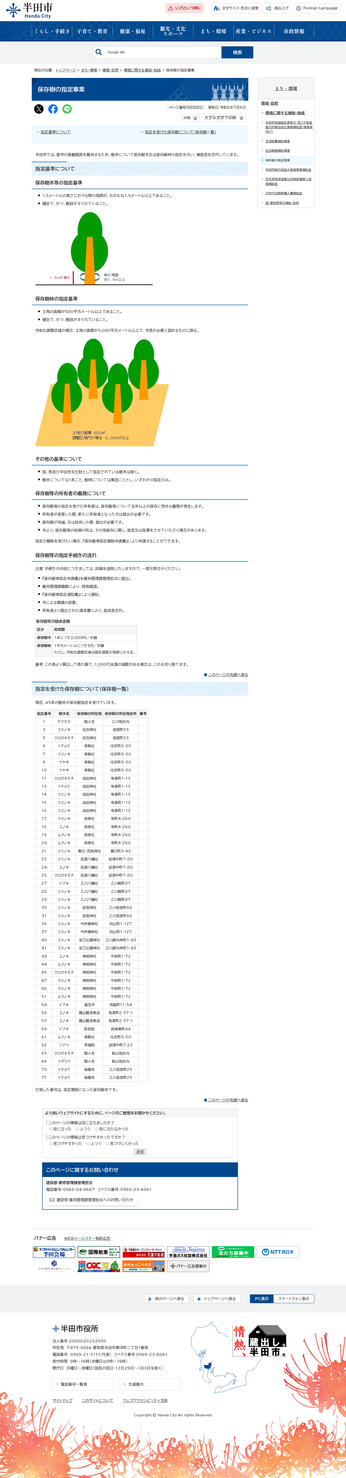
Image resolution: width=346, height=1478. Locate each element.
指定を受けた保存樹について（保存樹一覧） (180, 132)
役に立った (62, 1129)
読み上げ (281, 8)
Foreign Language (320, 8)
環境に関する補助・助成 (142, 70)
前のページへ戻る (169, 1299)
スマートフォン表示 (293, 1299)
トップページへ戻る (220, 1299)
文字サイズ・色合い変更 (240, 8)
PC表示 (262, 1299)
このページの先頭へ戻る (228, 675)
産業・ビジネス (254, 31)
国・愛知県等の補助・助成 (282, 203)
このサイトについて (97, 1400)
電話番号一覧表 (74, 1384)
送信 (140, 1152)
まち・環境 (213, 31)
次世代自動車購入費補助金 (284, 193)
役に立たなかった (114, 1129)
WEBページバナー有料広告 (87, 1238)
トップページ (66, 70)
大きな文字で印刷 (220, 118)
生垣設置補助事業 (278, 141)
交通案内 (135, 1384)
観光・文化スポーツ (173, 31)
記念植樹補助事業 (278, 150)
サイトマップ (62, 1400)
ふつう (85, 1129)
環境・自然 (110, 70)
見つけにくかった (124, 1143)
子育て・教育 (92, 31)
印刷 (187, 118)
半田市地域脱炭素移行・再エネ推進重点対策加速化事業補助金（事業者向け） (289, 127)
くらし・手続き (52, 31)
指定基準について (56, 132)
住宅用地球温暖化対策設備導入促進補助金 (288, 181)
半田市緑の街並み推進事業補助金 (288, 169)
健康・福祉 (133, 31)
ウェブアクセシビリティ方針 (145, 1400)
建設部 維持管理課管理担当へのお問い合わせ (95, 1200)
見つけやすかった (67, 1143)
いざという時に (188, 8)
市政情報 (294, 31)
